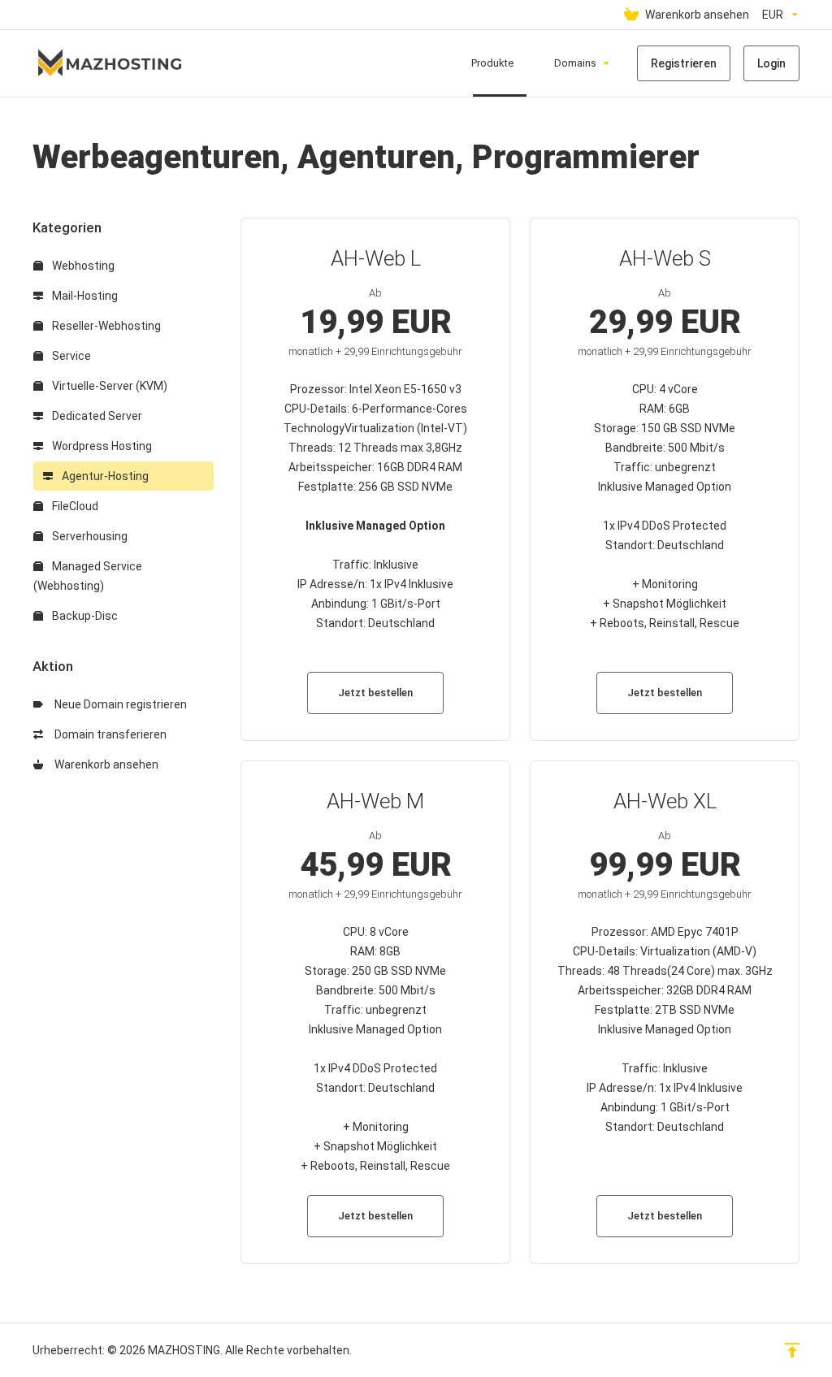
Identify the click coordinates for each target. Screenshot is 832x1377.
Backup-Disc (84, 615)
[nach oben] (792, 1350)
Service (70, 355)
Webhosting (82, 265)
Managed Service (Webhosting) (87, 576)
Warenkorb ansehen (104, 764)
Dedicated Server (96, 415)
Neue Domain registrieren (118, 704)
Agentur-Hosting (104, 476)
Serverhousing (89, 536)
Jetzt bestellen (375, 692)
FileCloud (74, 506)
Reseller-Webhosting (105, 325)
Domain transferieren (108, 734)
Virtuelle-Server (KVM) (108, 385)
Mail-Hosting (84, 295)
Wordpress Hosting (101, 446)
